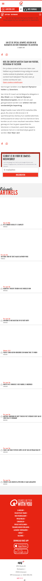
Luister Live (10, 9)
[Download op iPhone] (21, 546)
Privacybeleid (21, 519)
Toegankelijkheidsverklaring (20, 527)
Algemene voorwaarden (20, 530)
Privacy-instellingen (20, 524)
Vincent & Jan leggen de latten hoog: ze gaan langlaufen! (19, 482)
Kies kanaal (32, 9)
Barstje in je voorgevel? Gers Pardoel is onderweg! (17, 384)
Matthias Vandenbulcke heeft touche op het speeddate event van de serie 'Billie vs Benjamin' (22, 417)
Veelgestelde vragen (20, 513)
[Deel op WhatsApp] (7, 54)
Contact (20, 533)
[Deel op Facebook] (2, 54)
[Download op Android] (21, 552)
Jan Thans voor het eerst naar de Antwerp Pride (14, 257)
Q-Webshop (20, 510)
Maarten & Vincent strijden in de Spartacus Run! (17, 289)
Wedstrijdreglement (20, 516)
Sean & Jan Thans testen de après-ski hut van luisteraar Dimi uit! (21, 450)
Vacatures (20, 536)
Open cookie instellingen (13, 82)
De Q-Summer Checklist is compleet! (13, 225)
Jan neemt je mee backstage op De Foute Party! (16, 321)
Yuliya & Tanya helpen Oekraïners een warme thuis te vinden (20, 352)
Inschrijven (20, 174)
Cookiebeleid (20, 522)
